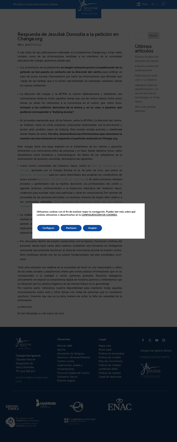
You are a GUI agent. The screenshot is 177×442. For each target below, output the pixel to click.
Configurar (48, 228)
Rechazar (71, 228)
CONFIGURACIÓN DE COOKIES (99, 215)
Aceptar (92, 228)
